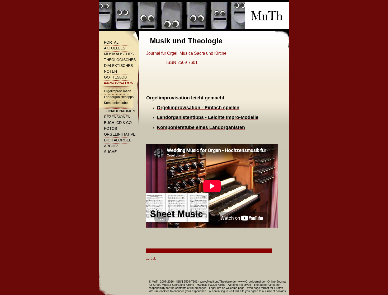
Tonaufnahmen (119, 111)
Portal (111, 42)
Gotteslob (115, 77)
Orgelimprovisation (117, 91)
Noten (110, 71)
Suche (110, 152)
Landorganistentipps (119, 97)
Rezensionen (117, 117)
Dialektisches (118, 65)
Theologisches (120, 60)
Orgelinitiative (119, 134)
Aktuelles (114, 48)
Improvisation (118, 83)
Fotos (110, 128)
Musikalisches (119, 54)
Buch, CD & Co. (118, 123)
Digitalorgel (117, 140)
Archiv (111, 146)
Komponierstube (116, 103)
